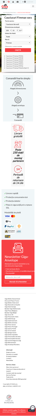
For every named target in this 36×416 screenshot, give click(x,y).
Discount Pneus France (12, 301)
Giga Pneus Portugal (11, 326)
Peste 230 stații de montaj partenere (18, 155)
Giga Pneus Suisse (10, 324)
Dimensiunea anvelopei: (12, 27)
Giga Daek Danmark (11, 320)
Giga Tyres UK (9, 315)
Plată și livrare (10, 352)
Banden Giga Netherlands (12, 309)
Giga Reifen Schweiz (11, 322)
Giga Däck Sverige (10, 307)
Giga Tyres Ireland (10, 330)
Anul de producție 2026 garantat (16, 379)
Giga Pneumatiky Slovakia (13, 336)
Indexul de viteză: (10, 33)
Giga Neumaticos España (12, 305)
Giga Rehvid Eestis (10, 342)
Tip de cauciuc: (9, 21)
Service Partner (11, 375)
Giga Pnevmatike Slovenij (12, 338)
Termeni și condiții (12, 354)
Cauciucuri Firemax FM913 (14, 64)
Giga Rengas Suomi (10, 332)
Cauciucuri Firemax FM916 (14, 66)
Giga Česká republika (11, 334)
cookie (15, 410)
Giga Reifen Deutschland (12, 299)
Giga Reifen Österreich (12, 303)
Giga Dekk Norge (10, 318)
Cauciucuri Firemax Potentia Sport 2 (17, 68)
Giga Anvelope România (12, 344)
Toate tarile (9, 377)
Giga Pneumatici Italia (11, 316)
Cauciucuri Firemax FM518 (14, 58)
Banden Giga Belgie (11, 313)
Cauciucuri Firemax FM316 (14, 56)
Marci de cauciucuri (12, 367)
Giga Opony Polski (10, 328)
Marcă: (7, 39)
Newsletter (9, 360)
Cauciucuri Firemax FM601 (14, 62)
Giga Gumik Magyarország (13, 340)
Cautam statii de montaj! (14, 373)
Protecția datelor (11, 356)
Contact (8, 358)
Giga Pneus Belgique (11, 311)
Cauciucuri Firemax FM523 (14, 60)
